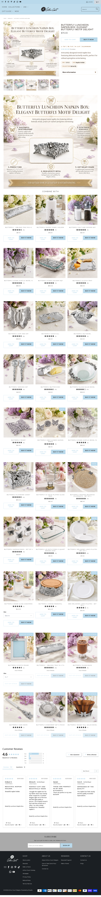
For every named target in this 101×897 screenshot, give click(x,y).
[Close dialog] (78, 423)
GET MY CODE (50, 461)
